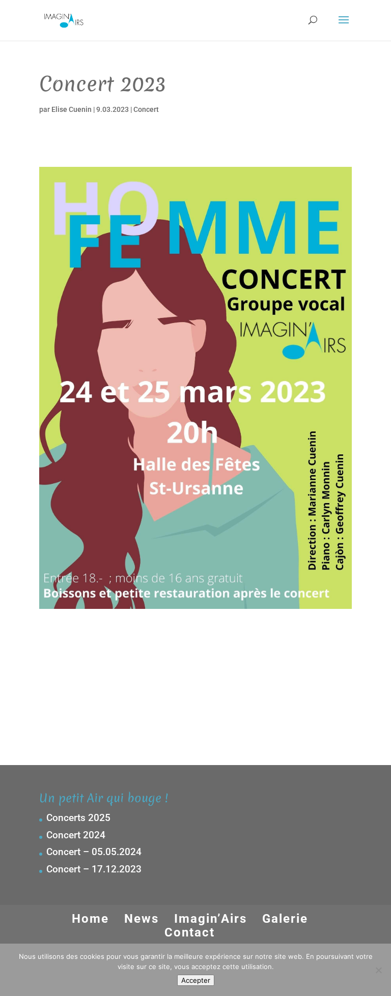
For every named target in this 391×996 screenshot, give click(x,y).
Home (90, 919)
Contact (189, 932)
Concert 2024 (75, 835)
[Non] (378, 970)
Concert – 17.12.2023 (94, 869)
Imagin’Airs (210, 919)
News (141, 919)
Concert (146, 109)
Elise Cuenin (71, 109)
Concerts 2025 (78, 818)
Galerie (285, 919)
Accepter (195, 980)
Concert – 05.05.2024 (94, 852)
